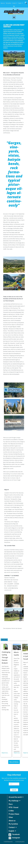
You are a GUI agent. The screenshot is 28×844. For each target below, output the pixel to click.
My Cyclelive (8, 3)
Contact (14, 3)
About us (3, 3)
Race (11, 804)
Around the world (15, 797)
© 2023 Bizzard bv (8, 841)
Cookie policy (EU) (19, 841)
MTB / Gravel (13, 807)
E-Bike (11, 811)
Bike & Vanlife (16, 653)
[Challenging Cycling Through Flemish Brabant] (6, 647)
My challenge (14, 801)
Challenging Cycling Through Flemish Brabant (6, 657)
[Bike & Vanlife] (17, 647)
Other (11, 817)
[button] (25, 3)
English (19, 3)
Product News (14, 814)
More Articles (14, 762)
